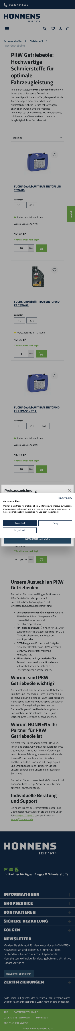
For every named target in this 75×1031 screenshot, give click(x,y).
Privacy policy (65, 498)
